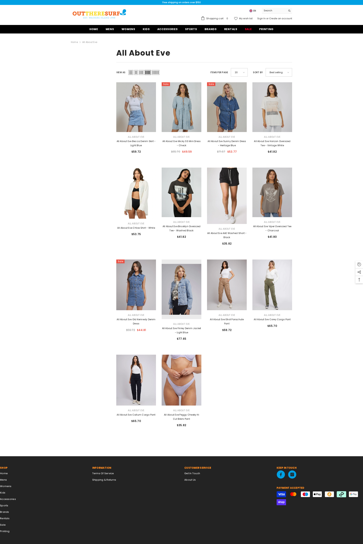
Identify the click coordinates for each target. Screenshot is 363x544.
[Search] (277, 11)
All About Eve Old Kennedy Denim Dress (136, 321)
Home (74, 42)
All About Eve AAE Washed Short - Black (227, 235)
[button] (130, 72)
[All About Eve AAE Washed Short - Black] (227, 196)
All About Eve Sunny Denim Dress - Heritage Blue (227, 143)
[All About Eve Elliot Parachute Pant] (227, 285)
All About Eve (89, 42)
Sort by (258, 72)
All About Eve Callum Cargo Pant (136, 414)
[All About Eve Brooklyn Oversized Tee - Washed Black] (181, 192)
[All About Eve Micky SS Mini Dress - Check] (181, 107)
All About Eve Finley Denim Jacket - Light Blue (181, 330)
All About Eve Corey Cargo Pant (272, 319)
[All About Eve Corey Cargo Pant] (272, 285)
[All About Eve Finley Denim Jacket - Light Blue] (181, 289)
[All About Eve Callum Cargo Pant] (136, 380)
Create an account (280, 18)
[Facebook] (281, 474)
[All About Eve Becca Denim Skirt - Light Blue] (136, 107)
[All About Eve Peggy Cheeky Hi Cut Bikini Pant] (181, 380)
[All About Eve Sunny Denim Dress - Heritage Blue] (227, 107)
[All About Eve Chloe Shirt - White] (136, 193)
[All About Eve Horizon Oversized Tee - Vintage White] (272, 107)
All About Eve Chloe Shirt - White (136, 227)
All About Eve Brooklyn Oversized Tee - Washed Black (182, 228)
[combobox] (274, 10)
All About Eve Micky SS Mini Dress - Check (181, 143)
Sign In (261, 18)
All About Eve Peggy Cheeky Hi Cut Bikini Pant (181, 416)
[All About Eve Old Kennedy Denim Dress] (136, 285)
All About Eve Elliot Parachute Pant (227, 321)
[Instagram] (292, 474)
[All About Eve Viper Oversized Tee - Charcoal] (272, 192)
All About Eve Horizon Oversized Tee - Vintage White (272, 143)
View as (121, 72)
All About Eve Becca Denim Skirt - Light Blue (136, 143)
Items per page (219, 72)
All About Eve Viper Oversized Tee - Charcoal (272, 228)
